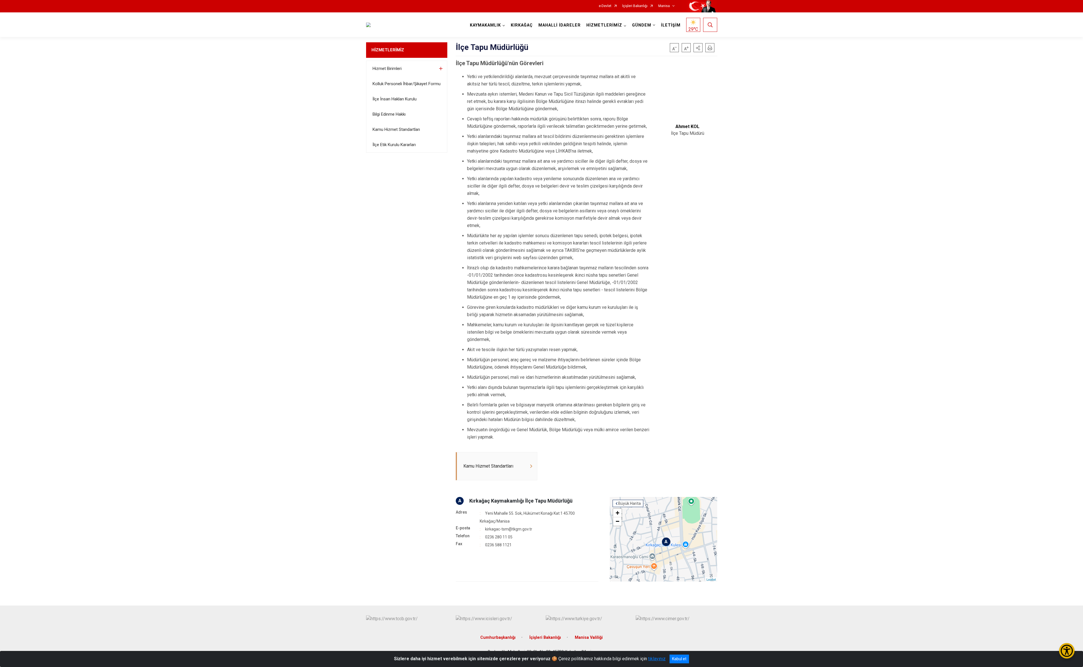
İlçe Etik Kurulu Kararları (394, 144)
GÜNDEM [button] (641, 25)
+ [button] (617, 512)
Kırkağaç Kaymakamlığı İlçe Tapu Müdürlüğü (521, 501)
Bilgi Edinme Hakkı (389, 114)
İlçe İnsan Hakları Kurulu (395, 99)
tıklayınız (657, 658)
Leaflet (711, 579)
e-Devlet (605, 6)
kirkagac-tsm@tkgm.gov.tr (508, 529)
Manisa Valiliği (589, 637)
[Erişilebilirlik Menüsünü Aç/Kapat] (1067, 651)
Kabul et (679, 659)
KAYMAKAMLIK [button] (485, 25)
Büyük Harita (629, 503)
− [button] (617, 521)
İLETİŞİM (671, 25)
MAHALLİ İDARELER (559, 25)
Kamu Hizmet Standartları (396, 129)
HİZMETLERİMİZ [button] (604, 25)
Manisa (664, 6)
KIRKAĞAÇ (522, 25)
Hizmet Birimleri (387, 68)
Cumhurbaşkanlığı (498, 637)
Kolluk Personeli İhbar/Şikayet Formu (407, 83)
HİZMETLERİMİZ (387, 49)
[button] (698, 47)
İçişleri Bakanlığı (635, 6)
